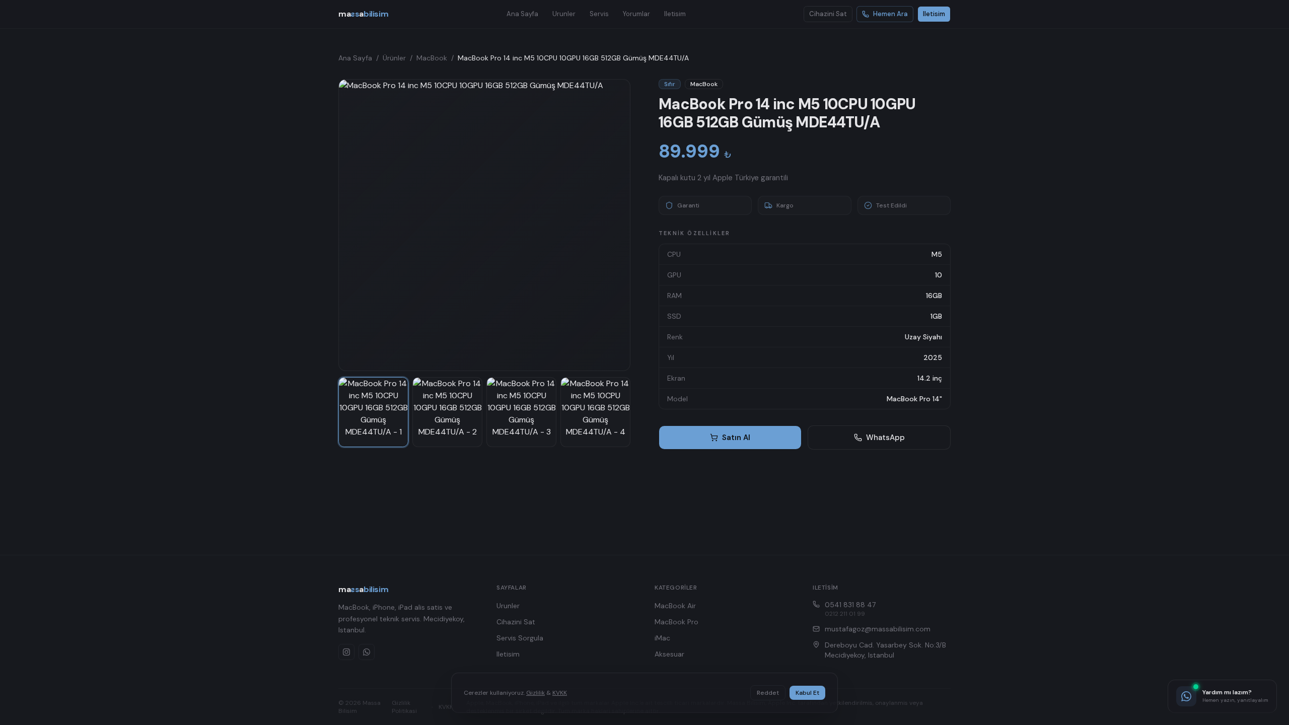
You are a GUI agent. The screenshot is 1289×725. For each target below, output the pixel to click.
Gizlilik (535, 693)
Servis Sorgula (519, 637)
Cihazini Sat (828, 14)
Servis (599, 14)
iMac (662, 637)
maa (363, 14)
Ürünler (394, 57)
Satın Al (736, 437)
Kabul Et (807, 693)
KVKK (559, 693)
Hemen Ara (890, 14)
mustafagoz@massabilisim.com (877, 628)
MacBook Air (675, 605)
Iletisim (675, 14)
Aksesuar (669, 654)
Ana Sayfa (522, 14)
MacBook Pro (676, 621)
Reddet (768, 693)
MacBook (431, 57)
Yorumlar (636, 14)
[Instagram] (346, 652)
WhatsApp (885, 437)
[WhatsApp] (367, 652)
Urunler (564, 14)
